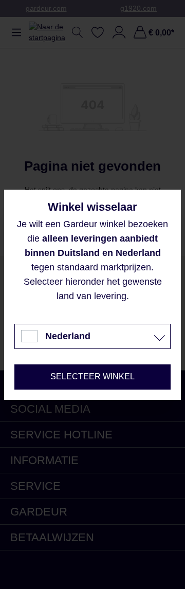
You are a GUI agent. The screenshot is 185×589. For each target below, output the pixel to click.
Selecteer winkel (92, 376)
